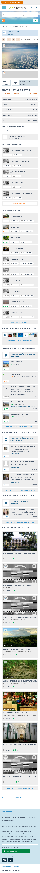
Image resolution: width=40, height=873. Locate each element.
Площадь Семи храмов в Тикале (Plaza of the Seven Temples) (20, 777)
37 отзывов (23, 84)
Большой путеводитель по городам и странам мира (18, 818)
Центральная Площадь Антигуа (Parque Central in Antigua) (20, 553)
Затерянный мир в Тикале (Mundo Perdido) (19, 617)
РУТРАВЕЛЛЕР (7, 812)
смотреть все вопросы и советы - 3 (18, 490)
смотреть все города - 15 (20, 322)
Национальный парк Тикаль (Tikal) (17, 649)
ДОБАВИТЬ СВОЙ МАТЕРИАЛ (12, 2)
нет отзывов (8, 654)
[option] (20, 56)
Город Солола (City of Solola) (15, 713)
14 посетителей (25, 81)
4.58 (7, 421)
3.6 (7, 381)
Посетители (6, 94)
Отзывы (17, 94)
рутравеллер (5, 26)
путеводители (14, 26)
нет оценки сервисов (6, 397)
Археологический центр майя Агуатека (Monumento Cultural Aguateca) (20, 681)
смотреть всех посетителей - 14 (20, 341)
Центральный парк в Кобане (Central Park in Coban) (20, 585)
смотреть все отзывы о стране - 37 (19, 427)
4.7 (7, 369)
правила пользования (11, 866)
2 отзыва (7, 591)
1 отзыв (7, 559)
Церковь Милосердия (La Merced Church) (19, 745)
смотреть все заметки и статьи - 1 (18, 522)
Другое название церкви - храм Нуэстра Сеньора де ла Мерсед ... (24, 386)
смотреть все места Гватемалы (18, 788)
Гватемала (7, 110)
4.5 (7, 409)
